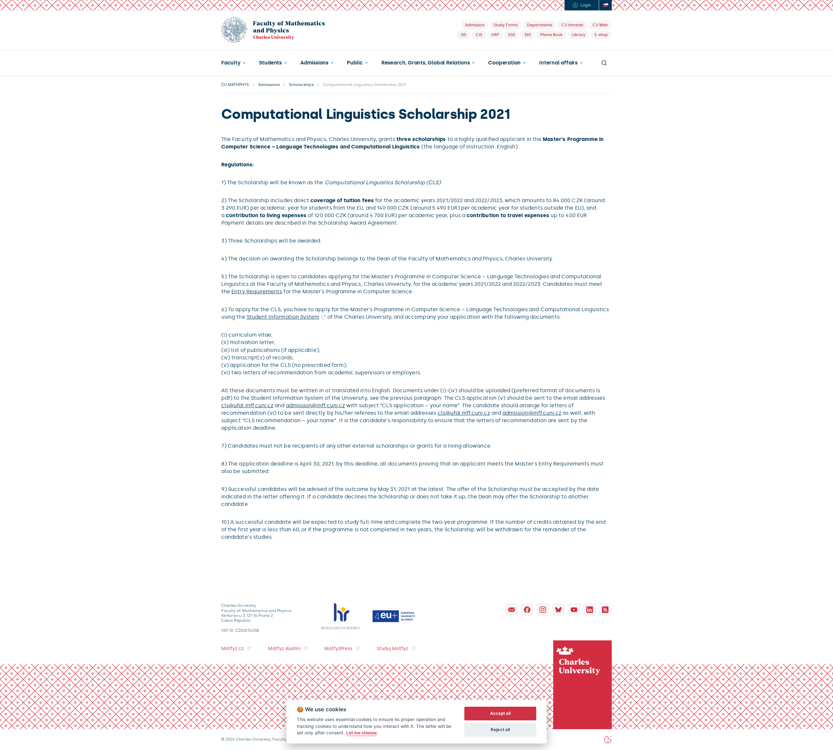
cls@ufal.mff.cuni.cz (247, 405)
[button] (233, 63)
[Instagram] (542, 609)
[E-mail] (511, 609)
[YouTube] (573, 609)
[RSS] (605, 609)
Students (270, 62)
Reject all (500, 729)
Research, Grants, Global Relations (425, 62)
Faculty (230, 62)
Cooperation (504, 62)
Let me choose (361, 732)
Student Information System (283, 317)
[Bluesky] (558, 609)
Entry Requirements (256, 291)
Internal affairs (558, 62)
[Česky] (605, 5)
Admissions (314, 62)
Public (355, 62)
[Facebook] (527, 609)
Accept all (500, 713)
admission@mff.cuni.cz (315, 405)
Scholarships (301, 85)
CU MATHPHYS (235, 85)
